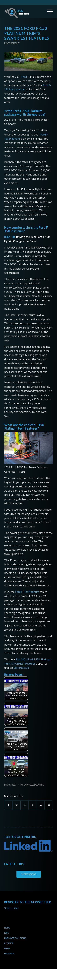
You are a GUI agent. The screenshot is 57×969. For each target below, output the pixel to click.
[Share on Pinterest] (33, 805)
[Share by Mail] (49, 805)
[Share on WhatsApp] (24, 805)
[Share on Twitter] (17, 805)
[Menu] (48, 11)
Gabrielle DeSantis (33, 784)
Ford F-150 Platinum (27, 592)
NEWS (7, 948)
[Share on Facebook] (8, 805)
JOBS (6, 932)
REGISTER (8, 943)
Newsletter (9, 953)
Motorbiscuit (12, 43)
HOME (7, 927)
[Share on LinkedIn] (41, 805)
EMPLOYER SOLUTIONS (15, 938)
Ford (24, 77)
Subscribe (11, 908)
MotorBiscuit (21, 667)
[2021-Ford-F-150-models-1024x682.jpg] (28, 61)
